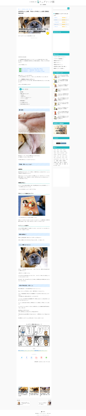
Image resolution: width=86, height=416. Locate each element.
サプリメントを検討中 (24, 98)
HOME (43, 411)
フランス (64, 159)
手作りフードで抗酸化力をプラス (26, 97)
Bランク (58, 149)
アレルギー (65, 151)
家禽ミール (61, 162)
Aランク (55, 149)
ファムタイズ (56, 22)
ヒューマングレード (56, 159)
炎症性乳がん (65, 162)
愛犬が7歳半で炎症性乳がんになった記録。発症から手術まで (32, 68)
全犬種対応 (55, 162)
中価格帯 (57, 160)
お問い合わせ (49, 413)
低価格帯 (60, 160)
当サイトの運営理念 (43, 4)
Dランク (64, 149)
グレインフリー (64, 154)
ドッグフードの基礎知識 (58, 58)
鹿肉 (56, 165)
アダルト (58, 151)
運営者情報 (37, 413)
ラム (54, 160)
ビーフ (60, 159)
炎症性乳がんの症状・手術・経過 (44, 361)
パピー (66, 157)
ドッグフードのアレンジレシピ (59, 56)
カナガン (56, 19)
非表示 (26, 89)
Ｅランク (59, 165)
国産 (58, 162)
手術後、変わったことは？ (24, 93)
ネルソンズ (56, 24)
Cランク (61, 149)
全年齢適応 (64, 160)
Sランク (55, 151)
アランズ (56, 26)
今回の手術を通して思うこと (25, 104)
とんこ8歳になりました (24, 102)
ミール (67, 159)
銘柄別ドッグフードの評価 (59, 68)
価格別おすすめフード (58, 60)
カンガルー (55, 154)
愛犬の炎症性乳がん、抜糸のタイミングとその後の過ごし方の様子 (33, 71)
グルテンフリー (59, 154)
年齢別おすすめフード (58, 64)
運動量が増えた (23, 96)
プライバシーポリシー (42, 413)
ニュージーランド (59, 157)
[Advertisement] (34, 48)
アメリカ (61, 151)
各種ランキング (57, 62)
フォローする (64, 143)
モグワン (56, 17)
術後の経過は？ (22, 100)
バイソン (63, 157)
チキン (54, 157)
